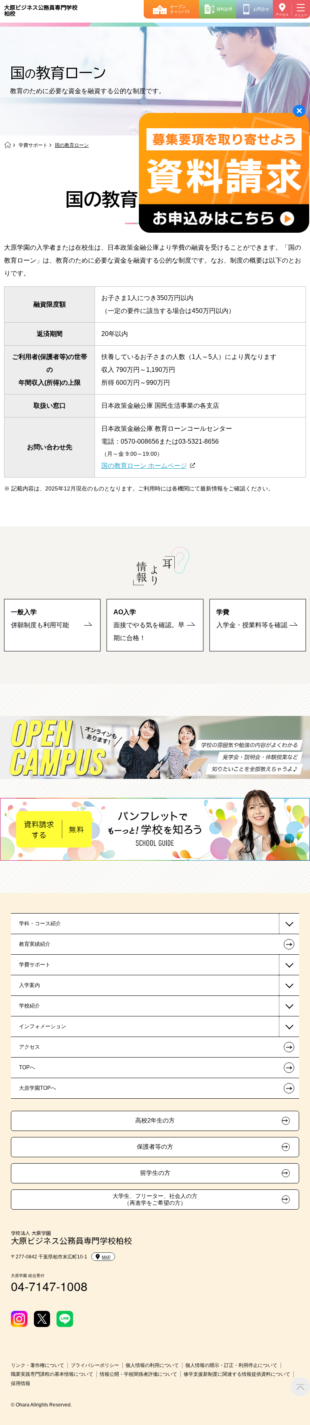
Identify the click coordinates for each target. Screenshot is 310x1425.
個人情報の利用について (152, 1365)
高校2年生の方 (155, 1120)
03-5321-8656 (198, 441)
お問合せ (261, 9)
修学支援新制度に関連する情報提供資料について (237, 1374)
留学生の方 (155, 1173)
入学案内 (29, 985)
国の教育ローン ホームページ (144, 465)
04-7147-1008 (49, 1286)
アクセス (282, 15)
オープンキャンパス (180, 9)
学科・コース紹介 (40, 923)
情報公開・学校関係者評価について (138, 1374)
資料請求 (224, 9)
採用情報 (20, 1383)
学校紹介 (29, 1006)
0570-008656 (140, 441)
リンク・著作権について (37, 1365)
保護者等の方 (155, 1146)
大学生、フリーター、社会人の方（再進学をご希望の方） (155, 1199)
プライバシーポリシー (95, 1365)
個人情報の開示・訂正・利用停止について (231, 1365)
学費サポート (33, 145)
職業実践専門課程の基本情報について (52, 1374)
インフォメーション (42, 1026)
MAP (106, 1257)
